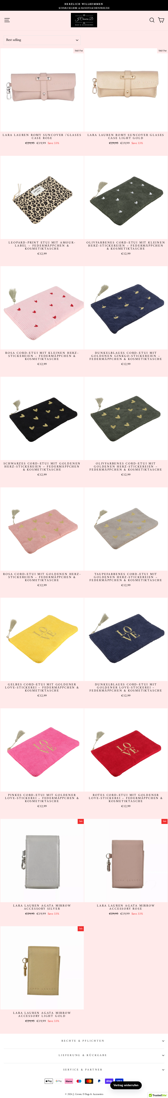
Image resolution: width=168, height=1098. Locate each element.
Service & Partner (83, 1069)
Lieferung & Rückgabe (83, 1055)
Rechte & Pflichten (83, 1041)
